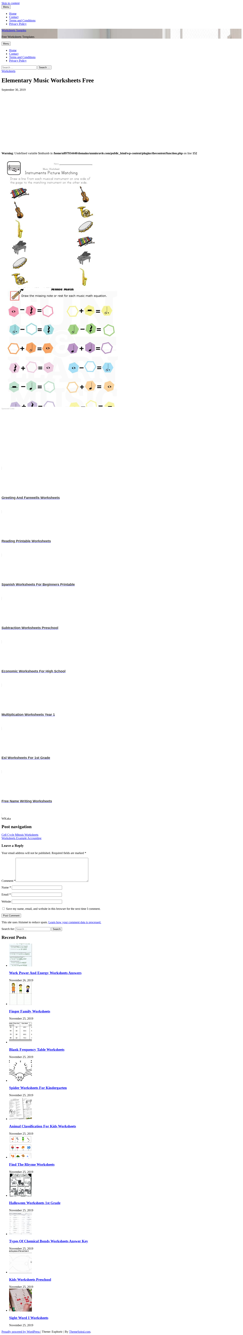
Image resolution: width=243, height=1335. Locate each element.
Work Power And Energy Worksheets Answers (45, 973)
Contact (13, 17)
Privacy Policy (18, 23)
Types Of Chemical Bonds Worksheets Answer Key (48, 1241)
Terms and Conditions (22, 20)
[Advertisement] (115, 118)
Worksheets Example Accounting (21, 838)
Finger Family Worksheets (29, 1011)
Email (6, 894)
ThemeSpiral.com (79, 1331)
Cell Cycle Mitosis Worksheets (20, 834)
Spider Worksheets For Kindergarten (38, 1088)
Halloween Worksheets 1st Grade (34, 1203)
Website (6, 901)
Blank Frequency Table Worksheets (36, 1050)
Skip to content (11, 3)
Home (13, 13)
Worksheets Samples (14, 30)
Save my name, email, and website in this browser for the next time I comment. (53, 908)
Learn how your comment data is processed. (74, 922)
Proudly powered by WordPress (21, 1331)
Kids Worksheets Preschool (30, 1280)
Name (6, 887)
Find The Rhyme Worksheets (31, 1164)
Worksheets (8, 71)
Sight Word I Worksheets (28, 1318)
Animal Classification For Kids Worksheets (42, 1126)
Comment (9, 880)
